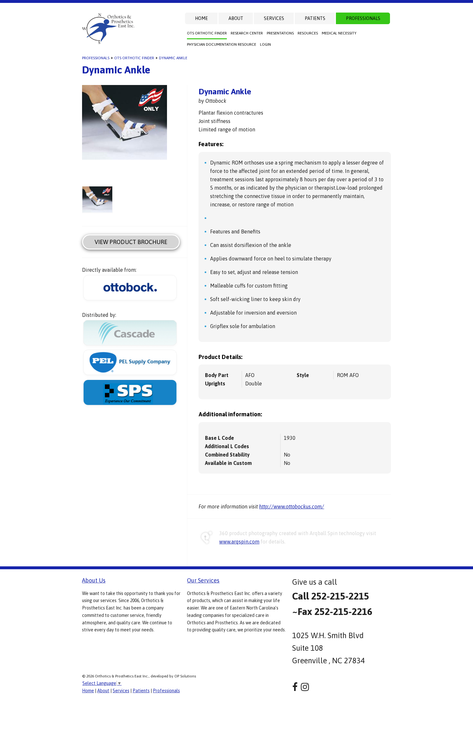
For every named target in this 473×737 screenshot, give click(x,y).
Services (274, 18)
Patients (315, 18)
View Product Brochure (131, 242)
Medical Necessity (339, 33)
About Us (94, 580)
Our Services (203, 580)
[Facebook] (295, 686)
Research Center (247, 33)
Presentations (280, 33)
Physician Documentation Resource (221, 44)
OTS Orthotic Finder (207, 33)
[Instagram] (305, 686)
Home (201, 18)
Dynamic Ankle (173, 58)
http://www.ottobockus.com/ (291, 506)
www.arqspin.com (239, 541)
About (235, 18)
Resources (308, 33)
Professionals (363, 18)
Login (265, 44)
